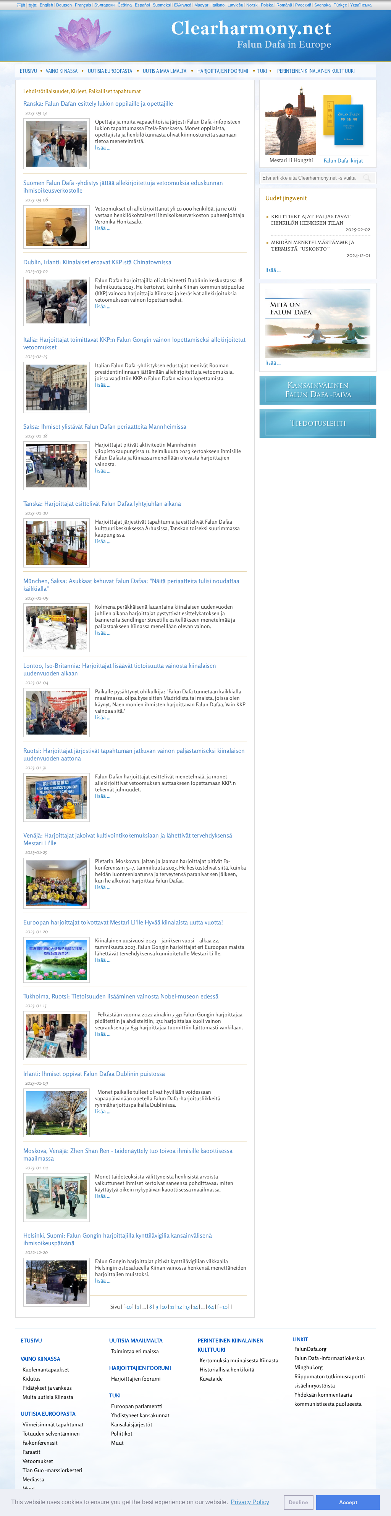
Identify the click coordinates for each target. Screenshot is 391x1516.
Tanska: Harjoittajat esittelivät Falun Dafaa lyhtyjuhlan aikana (102, 503)
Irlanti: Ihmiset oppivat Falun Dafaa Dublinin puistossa (94, 1073)
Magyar (201, 5)
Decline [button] (298, 1502)
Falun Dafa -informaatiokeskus (329, 1358)
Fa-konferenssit (40, 1442)
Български (104, 5)
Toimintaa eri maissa (135, 1351)
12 (180, 1306)
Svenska (322, 5)
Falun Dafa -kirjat (343, 160)
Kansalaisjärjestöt (131, 1424)
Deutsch (64, 5)
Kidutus (31, 1378)
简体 (32, 5)
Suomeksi (162, 5)
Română (284, 5)
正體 (21, 5)
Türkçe (340, 5)
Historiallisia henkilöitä (227, 1369)
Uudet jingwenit (286, 198)
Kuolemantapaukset (46, 1369)
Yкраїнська (361, 5)
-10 (128, 1306)
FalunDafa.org (310, 1349)
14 (195, 1306)
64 (211, 1306)
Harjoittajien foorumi (136, 1378)
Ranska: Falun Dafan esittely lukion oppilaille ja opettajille (98, 103)
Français (83, 5)
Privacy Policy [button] (250, 1502)
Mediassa (33, 1479)
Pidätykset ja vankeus (47, 1387)
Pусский (303, 5)
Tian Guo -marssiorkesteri (52, 1470)
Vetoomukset (38, 1461)
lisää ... (102, 147)
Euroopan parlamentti (137, 1406)
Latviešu (235, 5)
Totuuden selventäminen (51, 1433)
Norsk (252, 5)
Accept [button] (348, 1502)
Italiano (218, 5)
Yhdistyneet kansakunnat (140, 1415)
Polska (267, 5)
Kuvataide (211, 1378)
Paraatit (31, 1451)
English (46, 5)
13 (188, 1306)
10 (164, 1306)
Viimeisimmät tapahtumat (53, 1424)
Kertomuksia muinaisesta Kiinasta (239, 1360)
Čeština (125, 5)
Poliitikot (121, 1433)
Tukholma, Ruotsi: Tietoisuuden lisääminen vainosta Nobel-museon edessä (120, 996)
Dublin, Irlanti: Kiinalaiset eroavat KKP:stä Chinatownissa (97, 262)
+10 (223, 1306)
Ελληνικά (182, 5)
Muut (117, 1442)
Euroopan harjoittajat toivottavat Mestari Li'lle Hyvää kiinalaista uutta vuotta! (123, 922)
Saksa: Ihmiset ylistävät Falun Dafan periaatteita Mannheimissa (104, 426)
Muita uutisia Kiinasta (48, 1397)
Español (142, 5)
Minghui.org (308, 1367)
